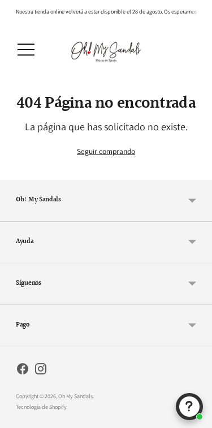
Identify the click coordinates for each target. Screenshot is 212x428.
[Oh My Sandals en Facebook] (22, 370)
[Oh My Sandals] (106, 50)
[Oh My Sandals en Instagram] (40, 370)
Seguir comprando (106, 151)
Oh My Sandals (75, 396)
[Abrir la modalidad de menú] (26, 49)
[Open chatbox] (189, 406)
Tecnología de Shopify (41, 407)
